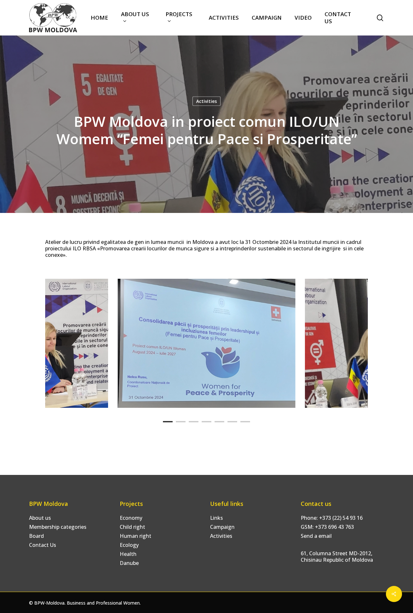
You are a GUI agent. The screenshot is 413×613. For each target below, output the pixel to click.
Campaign (222, 527)
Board (36, 536)
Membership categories (57, 527)
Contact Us (42, 545)
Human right (135, 536)
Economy (131, 518)
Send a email (316, 536)
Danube (129, 563)
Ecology (129, 545)
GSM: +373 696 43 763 (327, 527)
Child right (132, 527)
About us (40, 518)
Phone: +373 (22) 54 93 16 (332, 518)
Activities (206, 101)
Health (128, 554)
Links (216, 518)
